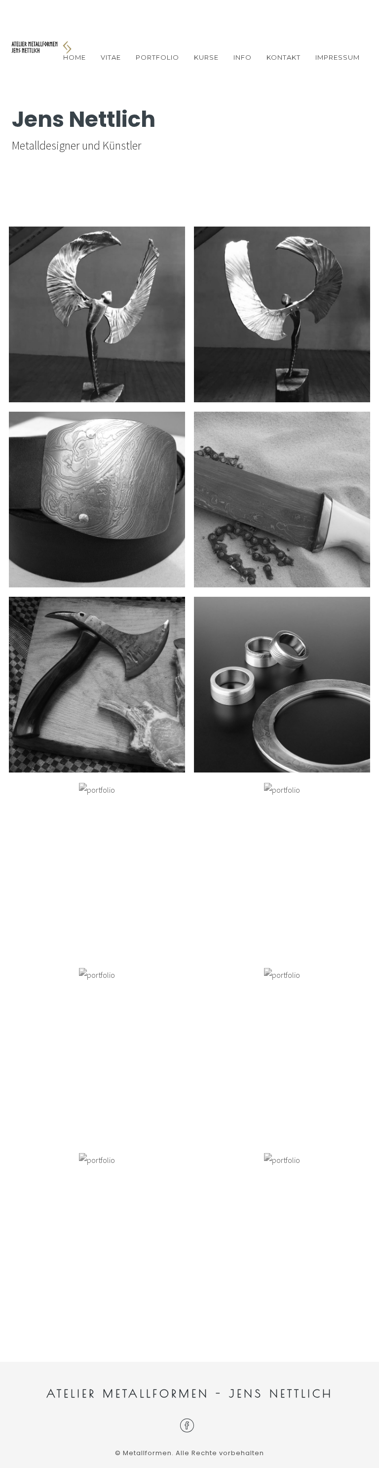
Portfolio (157, 57)
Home (74, 57)
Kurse (206, 57)
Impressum (337, 57)
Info (242, 57)
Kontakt (283, 57)
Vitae (111, 57)
